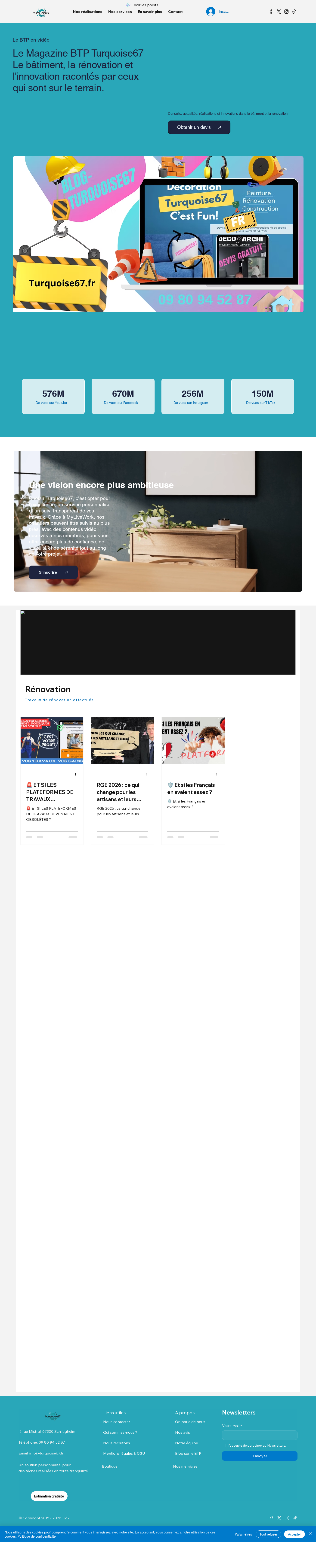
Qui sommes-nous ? (120, 1432)
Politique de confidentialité (37, 1536)
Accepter (294, 1534)
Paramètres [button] (243, 1534)
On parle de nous (190, 1421)
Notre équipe (186, 1443)
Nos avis (182, 1432)
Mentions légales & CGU (124, 1453)
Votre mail (232, 1425)
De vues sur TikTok (260, 403)
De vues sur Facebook (121, 403)
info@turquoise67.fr (46, 1453)
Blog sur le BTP (188, 1453)
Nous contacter (116, 1421)
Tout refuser (268, 1534)
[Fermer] (310, 1534)
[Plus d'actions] (77, 774)
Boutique (110, 1466)
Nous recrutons (116, 1443)
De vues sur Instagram (190, 403)
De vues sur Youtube (51, 403)
